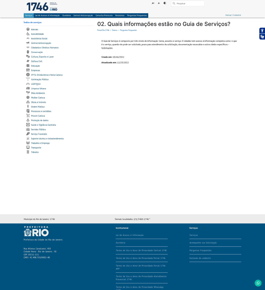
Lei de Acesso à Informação (130, 235)
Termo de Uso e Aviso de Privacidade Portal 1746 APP (140, 267)
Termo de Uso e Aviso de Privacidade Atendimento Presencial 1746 (141, 278)
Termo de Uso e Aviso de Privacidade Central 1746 (141, 250)
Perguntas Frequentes (137, 15)
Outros (114, 30)
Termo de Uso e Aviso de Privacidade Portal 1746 (140, 258)
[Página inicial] (42, 6)
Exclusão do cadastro (200, 258)
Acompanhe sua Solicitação (203, 242)
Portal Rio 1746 (103, 30)
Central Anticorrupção (83, 15)
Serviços (28, 15)
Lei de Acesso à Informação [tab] (47, 15)
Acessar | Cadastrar (233, 15)
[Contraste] (165, 3)
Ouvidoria (66, 15)
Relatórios (119, 15)
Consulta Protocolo (104, 15)
